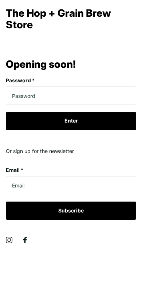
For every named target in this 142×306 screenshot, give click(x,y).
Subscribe (71, 210)
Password (20, 80)
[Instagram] (9, 240)
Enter (71, 120)
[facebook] (25, 240)
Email (14, 170)
